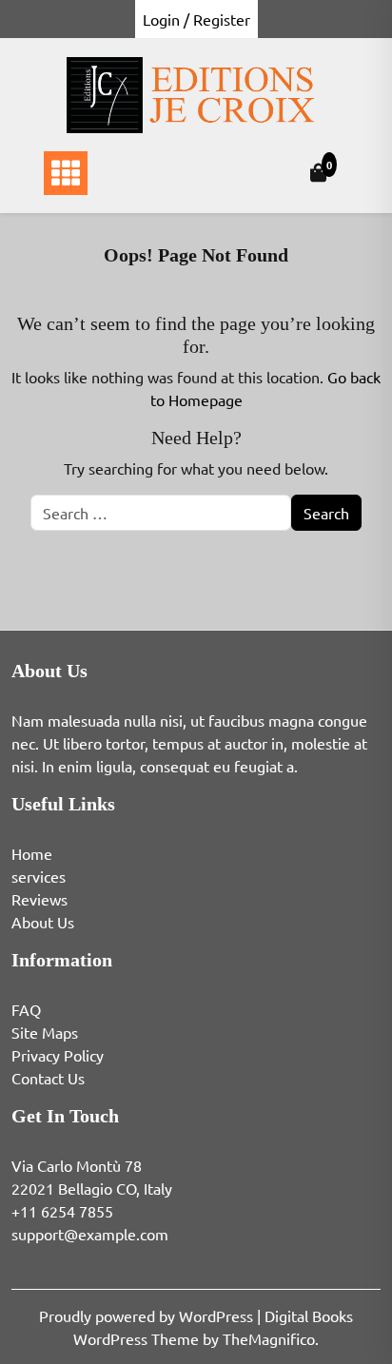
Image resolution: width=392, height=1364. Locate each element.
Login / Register (196, 19)
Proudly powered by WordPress (148, 1315)
